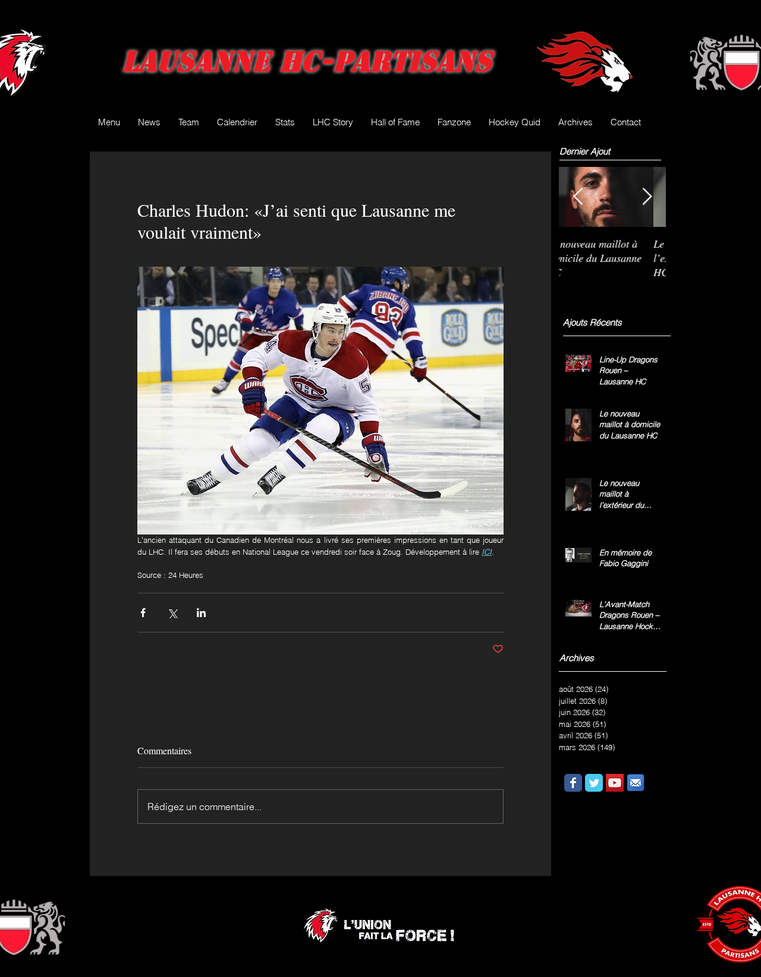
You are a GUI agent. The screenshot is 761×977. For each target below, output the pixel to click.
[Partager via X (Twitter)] (172, 612)
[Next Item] (646, 197)
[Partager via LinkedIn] (201, 612)
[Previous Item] (578, 197)
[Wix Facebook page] (573, 783)
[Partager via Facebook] (143, 612)
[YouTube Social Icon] (615, 783)
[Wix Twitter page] (594, 783)
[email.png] (635, 783)
